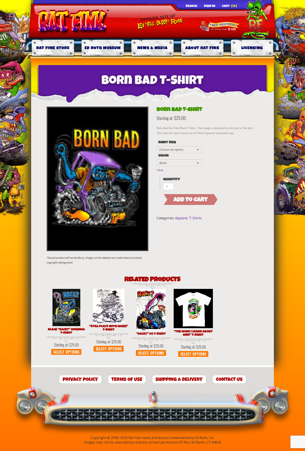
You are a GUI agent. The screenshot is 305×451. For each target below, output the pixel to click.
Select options (66, 352)
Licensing (252, 48)
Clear (160, 170)
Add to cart (190, 199)
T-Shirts (195, 218)
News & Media (152, 48)
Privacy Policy (80, 379)
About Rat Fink (202, 48)
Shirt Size (167, 142)
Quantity (171, 179)
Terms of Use (126, 379)
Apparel (181, 218)
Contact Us (229, 379)
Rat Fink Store (53, 48)
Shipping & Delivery (179, 379)
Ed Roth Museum (103, 48)
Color (163, 155)
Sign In (209, 6)
